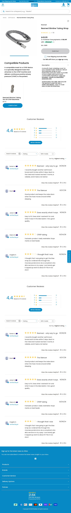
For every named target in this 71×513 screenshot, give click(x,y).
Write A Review (35, 142)
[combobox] (30, 153)
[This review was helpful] (60, 276)
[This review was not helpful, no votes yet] (64, 183)
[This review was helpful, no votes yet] (60, 183)
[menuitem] (63, 5)
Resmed (44, 25)
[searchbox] (11, 153)
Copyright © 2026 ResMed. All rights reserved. (35, 509)
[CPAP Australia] (34, 5)
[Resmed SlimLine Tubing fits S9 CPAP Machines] (12, 89)
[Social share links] (68, 21)
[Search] (3, 11)
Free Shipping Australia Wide (56, 57)
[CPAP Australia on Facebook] (35, 458)
